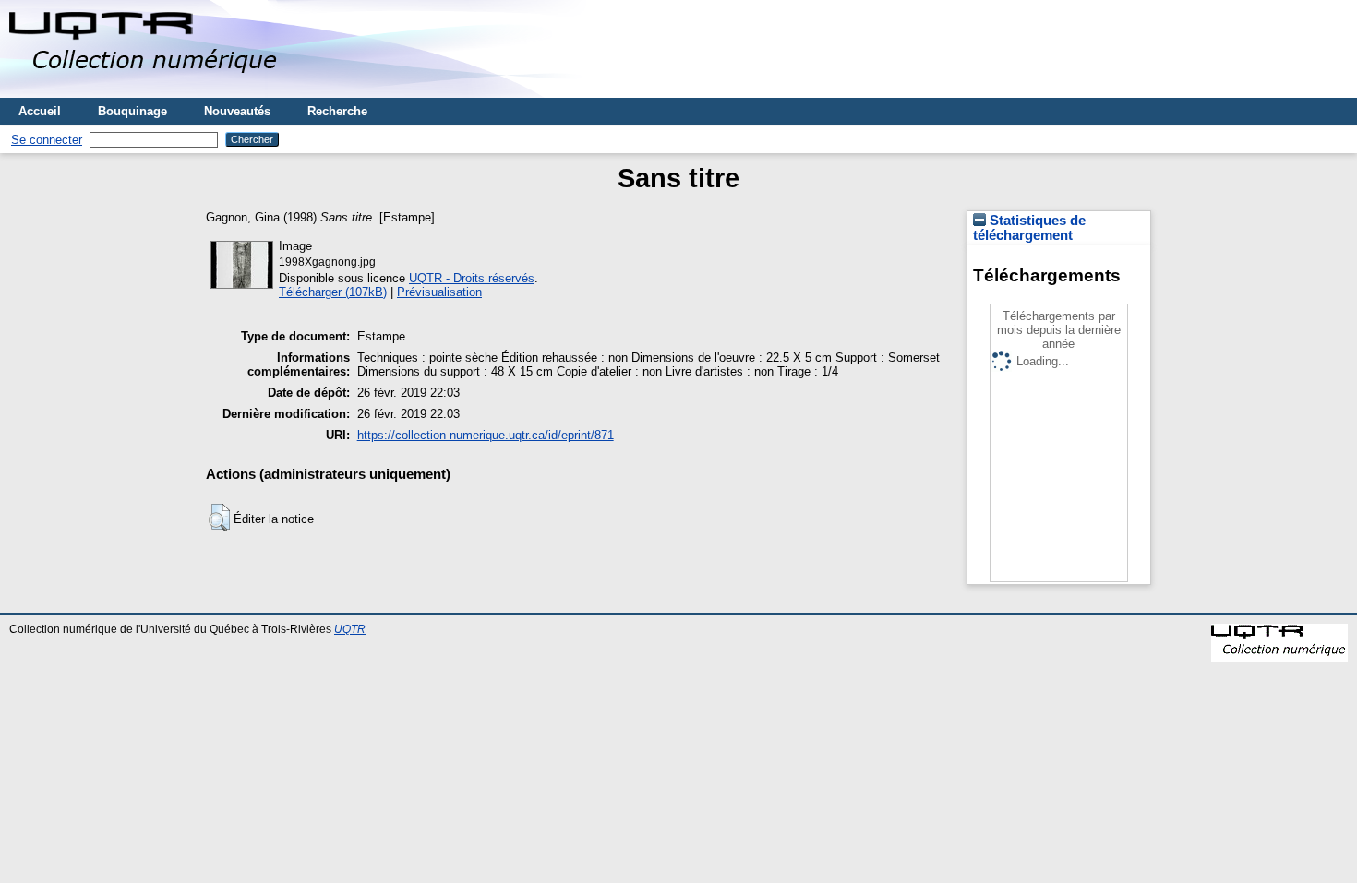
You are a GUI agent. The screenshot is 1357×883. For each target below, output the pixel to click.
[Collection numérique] (145, 91)
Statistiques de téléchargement (1029, 228)
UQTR (350, 629)
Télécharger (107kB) (333, 292)
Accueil (39, 111)
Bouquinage (132, 111)
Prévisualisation (439, 292)
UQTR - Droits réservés (471, 278)
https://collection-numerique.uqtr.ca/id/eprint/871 (485, 435)
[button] (219, 517)
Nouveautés (237, 111)
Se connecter (46, 140)
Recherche (337, 111)
